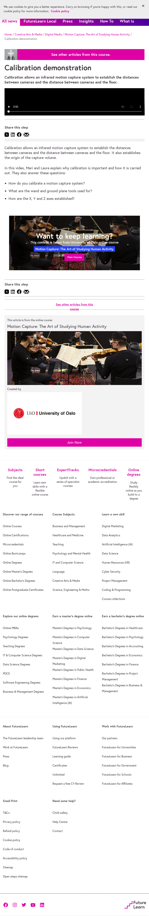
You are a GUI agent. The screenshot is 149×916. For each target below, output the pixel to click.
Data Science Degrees (16, 664)
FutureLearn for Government (119, 765)
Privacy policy (11, 822)
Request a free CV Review (68, 783)
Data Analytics (111, 535)
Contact (58, 831)
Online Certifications (16, 535)
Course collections (113, 599)
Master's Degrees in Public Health (73, 670)
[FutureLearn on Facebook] (6, 905)
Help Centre (60, 822)
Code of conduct (13, 849)
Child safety (60, 813)
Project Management (114, 580)
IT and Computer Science (68, 562)
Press (68, 21)
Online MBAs (11, 628)
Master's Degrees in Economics (72, 688)
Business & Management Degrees (23, 691)
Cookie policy (11, 840)
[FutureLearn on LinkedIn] (42, 905)
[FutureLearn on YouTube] (32, 905)
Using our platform (64, 738)
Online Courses (12, 526)
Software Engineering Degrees (21, 682)
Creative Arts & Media (28, 34)
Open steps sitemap (15, 876)
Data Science (110, 553)
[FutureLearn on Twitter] (23, 905)
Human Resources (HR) (116, 562)
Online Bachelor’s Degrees (19, 580)
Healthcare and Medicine (68, 535)
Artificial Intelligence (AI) (117, 544)
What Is (127, 21)
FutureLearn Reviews (65, 747)
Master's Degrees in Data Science (73, 649)
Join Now (74, 442)
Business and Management (69, 526)
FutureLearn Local (40, 21)
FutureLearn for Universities (119, 747)
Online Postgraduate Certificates (23, 590)
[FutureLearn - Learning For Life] (135, 904)
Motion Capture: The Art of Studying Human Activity (97, 34)
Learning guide (62, 756)
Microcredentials (13, 544)
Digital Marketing (113, 526)
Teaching (58, 544)
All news (9, 21)
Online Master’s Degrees (18, 571)
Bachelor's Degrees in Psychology (122, 637)
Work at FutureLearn (15, 747)
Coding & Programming (116, 590)
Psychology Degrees (15, 637)
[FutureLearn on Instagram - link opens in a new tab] (14, 905)
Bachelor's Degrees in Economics (122, 655)
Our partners (109, 738)
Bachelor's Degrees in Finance (120, 664)
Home (8, 34)
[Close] (143, 6)
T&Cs (6, 813)
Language (59, 571)
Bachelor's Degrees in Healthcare (122, 628)
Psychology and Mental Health (71, 553)
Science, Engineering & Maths (71, 590)
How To (106, 21)
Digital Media (53, 34)
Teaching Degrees (14, 646)
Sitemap (8, 867)
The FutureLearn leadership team (23, 738)
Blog (6, 765)
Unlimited (59, 774)
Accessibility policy (15, 858)
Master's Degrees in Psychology (72, 628)
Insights (86, 21)
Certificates (60, 765)
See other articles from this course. (80, 54)
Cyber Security (111, 571)
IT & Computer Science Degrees (22, 655)
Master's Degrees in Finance (70, 679)
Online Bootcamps (14, 553)
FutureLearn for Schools (116, 774)
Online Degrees (12, 562)
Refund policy (11, 831)
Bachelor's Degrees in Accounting (122, 646)
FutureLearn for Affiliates (117, 783)
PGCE (6, 673)
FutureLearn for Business (117, 756)
